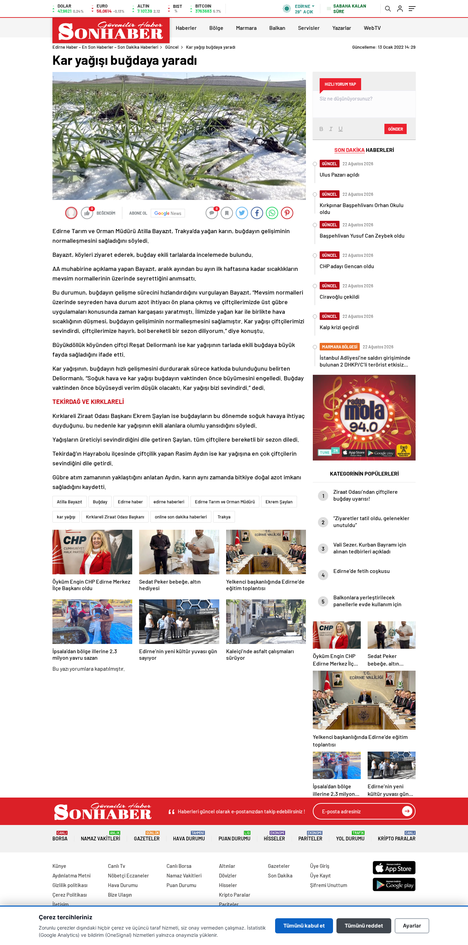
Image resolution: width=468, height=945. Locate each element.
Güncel (171, 47)
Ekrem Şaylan (279, 501)
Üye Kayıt (320, 875)
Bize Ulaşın (120, 895)
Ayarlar (412, 925)
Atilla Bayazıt (69, 501)
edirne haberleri (168, 501)
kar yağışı (66, 516)
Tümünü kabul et (304, 925)
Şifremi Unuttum (328, 885)
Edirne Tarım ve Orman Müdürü (225, 501)
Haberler (186, 27)
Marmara (246, 27)
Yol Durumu (350, 836)
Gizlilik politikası (69, 885)
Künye (59, 866)
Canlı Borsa (179, 866)
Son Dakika (280, 875)
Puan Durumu (234, 836)
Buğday (100, 501)
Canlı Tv (116, 866)
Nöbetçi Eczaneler (128, 875)
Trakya (224, 516)
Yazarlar (341, 27)
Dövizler (228, 875)
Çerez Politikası (69, 895)
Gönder (395, 129)
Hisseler (274, 836)
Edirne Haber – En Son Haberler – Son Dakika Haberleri (105, 47)
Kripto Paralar (397, 836)
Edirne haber (130, 501)
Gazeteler (147, 836)
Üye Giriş (319, 866)
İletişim (60, 904)
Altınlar (227, 866)
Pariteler (310, 836)
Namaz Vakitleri (100, 836)
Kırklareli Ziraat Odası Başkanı (115, 516)
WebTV (372, 27)
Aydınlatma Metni (71, 875)
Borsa (59, 836)
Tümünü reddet (364, 925)
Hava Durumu (189, 836)
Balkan (277, 27)
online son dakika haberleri (181, 516)
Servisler (309, 27)
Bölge (216, 27)
